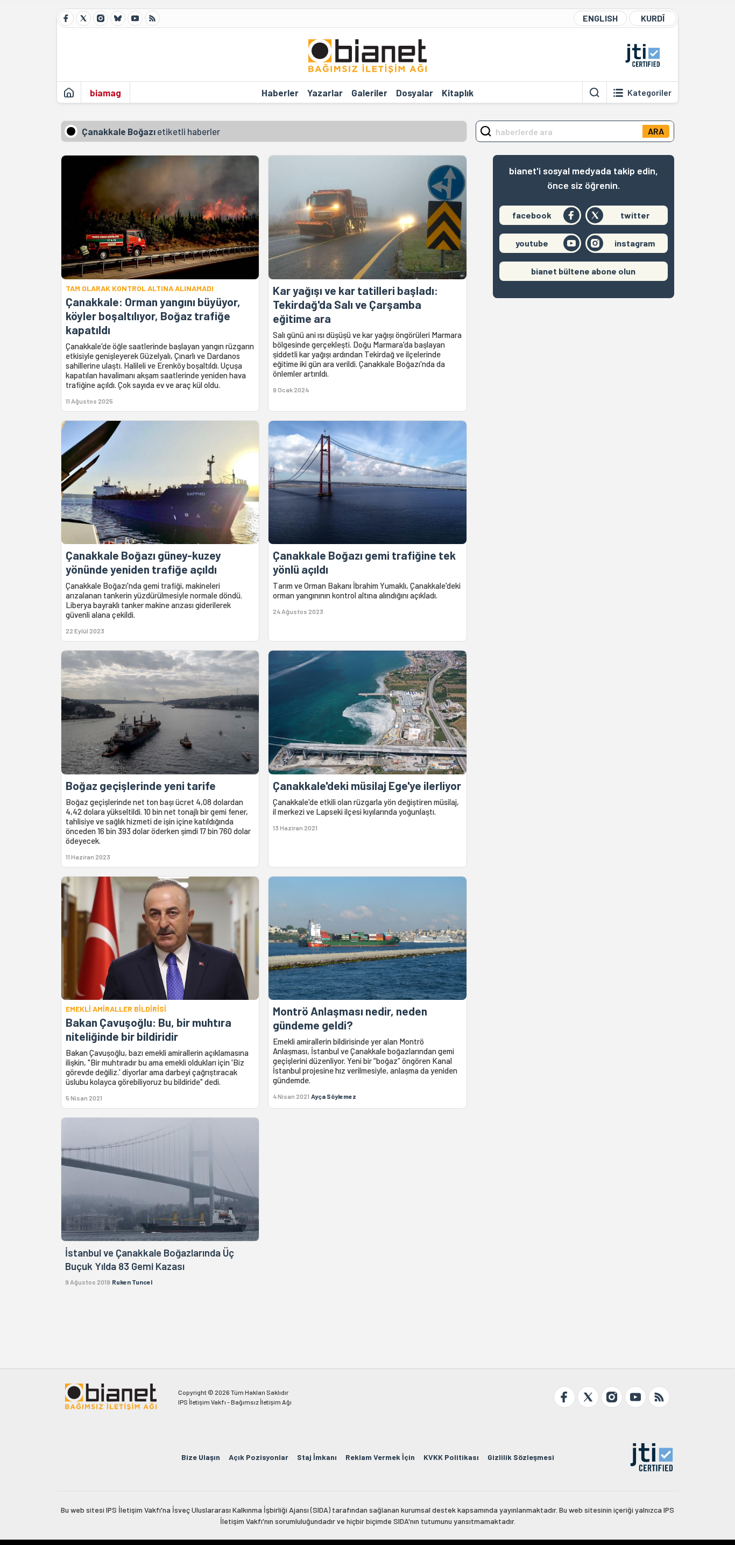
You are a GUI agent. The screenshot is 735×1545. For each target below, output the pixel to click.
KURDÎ (653, 18)
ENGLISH (600, 18)
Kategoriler (649, 92)
